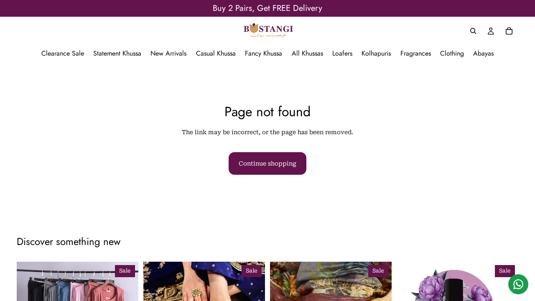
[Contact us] (518, 284)
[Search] (473, 31)
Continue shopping (267, 163)
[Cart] (509, 31)
